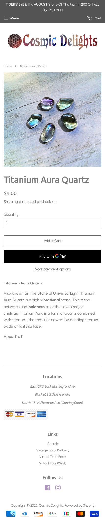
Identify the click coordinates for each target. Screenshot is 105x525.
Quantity (11, 214)
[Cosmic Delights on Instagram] (58, 489)
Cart (97, 18)
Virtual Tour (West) (52, 463)
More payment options (53, 269)
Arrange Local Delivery (52, 450)
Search (52, 444)
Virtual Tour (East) (52, 456)
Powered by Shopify (79, 505)
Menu (14, 18)
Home (8, 66)
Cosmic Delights (51, 505)
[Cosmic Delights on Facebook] (47, 489)
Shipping (11, 202)
